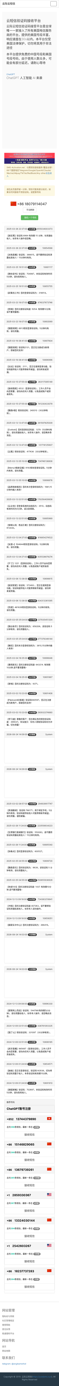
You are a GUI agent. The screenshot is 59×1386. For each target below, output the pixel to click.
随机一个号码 (30, 218)
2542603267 (21, 1246)
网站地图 (6, 1351)
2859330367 (21, 1195)
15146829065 (24, 1144)
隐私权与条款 (8, 1316)
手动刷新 (30, 210)
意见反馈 (6, 1329)
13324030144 (24, 1220)
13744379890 (26, 1119)
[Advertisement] (29, 113)
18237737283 (24, 1271)
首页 (4, 1346)
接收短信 (29, 1134)
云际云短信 (8, 3)
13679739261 (24, 1169)
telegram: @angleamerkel (14, 1363)
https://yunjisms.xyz (42, 1376)
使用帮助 (6, 1325)
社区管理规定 (8, 1320)
